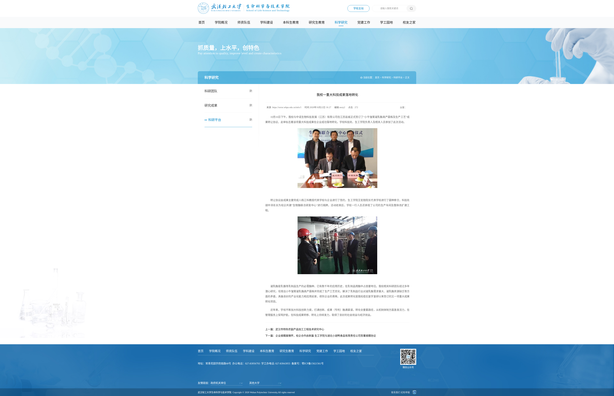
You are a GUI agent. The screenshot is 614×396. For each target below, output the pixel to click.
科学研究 (341, 22)
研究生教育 (317, 22)
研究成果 (211, 105)
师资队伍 (243, 22)
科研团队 (211, 91)
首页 (201, 22)
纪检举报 (405, 392)
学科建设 (266, 22)
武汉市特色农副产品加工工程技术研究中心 (300, 329)
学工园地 (386, 22)
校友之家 (409, 22)
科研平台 (398, 77)
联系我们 (395, 392)
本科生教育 (291, 22)
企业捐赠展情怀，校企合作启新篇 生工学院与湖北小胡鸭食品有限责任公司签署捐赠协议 (326, 335)
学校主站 (358, 8)
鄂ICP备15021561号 (313, 363)
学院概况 (221, 22)
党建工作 (363, 22)
